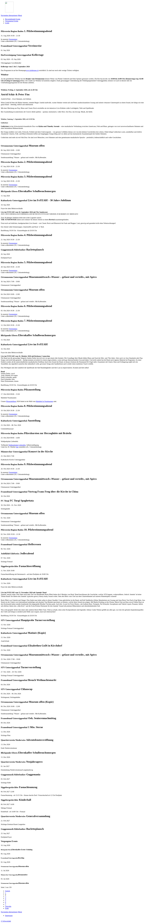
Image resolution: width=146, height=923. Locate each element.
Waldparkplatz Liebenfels (17, 445)
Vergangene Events (11, 21)
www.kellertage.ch (32, 70)
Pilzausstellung (11, 401)
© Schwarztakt (6, 921)
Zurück (7, 891)
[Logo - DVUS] (9, 12)
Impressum (9, 915)
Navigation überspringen (9, 15)
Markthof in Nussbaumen (44, 401)
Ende (7, 908)
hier (17, 447)
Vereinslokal (13, 39)
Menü (20, 15)
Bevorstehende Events (12, 19)
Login (7, 23)
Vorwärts (8, 906)
